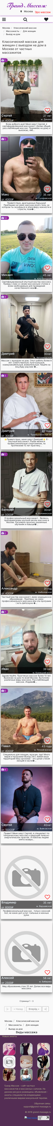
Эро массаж (43, 12)
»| (45, 1009)
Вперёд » (34, 1009)
